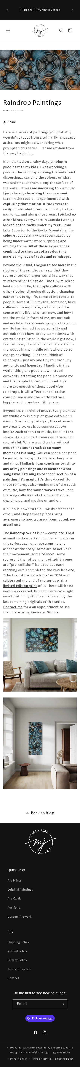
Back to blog (42, 813)
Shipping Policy (18, 942)
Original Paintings (20, 890)
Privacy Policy (17, 960)
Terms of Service (19, 969)
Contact (13, 978)
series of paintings (33, 132)
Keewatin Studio (44, 612)
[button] (8, 30)
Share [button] (12, 122)
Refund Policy (17, 951)
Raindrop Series (23, 533)
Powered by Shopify (48, 1047)
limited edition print (20, 586)
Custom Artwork (19, 917)
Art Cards (14, 899)
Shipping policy (64, 1059)
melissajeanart (27, 1047)
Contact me (13, 607)
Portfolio (13, 908)
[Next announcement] (73, 10)
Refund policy (61, 1052)
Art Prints (14, 881)
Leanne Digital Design (36, 1052)
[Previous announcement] (7, 10)
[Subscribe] (62, 1004)
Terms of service (41, 1059)
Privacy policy (18, 1059)
